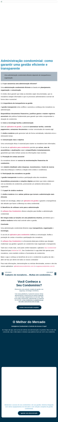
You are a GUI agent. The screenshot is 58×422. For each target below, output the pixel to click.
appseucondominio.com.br (46, 266)
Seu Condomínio (50, 248)
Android (14, 250)
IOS (19, 250)
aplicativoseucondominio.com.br (24, 266)
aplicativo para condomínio (20, 147)
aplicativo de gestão (14, 126)
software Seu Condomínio (11, 211)
